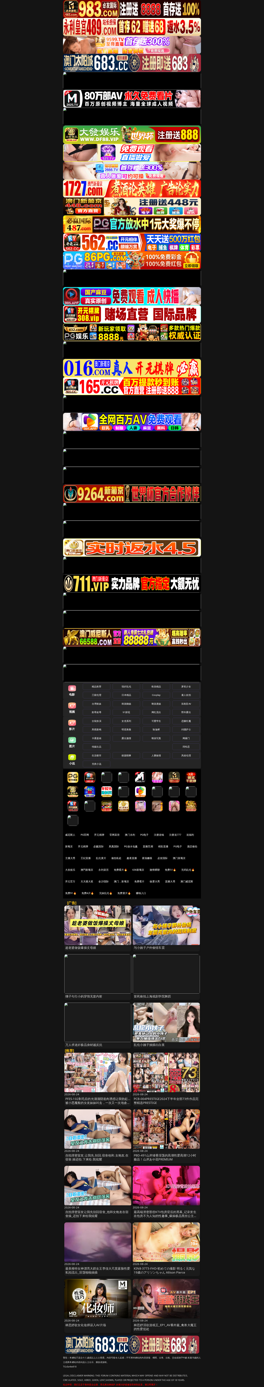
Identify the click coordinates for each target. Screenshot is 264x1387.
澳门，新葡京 (121, 881)
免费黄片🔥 (124, 893)
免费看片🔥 (120, 869)
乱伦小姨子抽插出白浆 (149, 1045)
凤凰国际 (114, 846)
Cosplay (156, 695)
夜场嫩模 (147, 858)
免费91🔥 (70, 893)
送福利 (190, 834)
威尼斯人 (70, 834)
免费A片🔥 (88, 893)
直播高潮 (148, 846)
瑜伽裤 (156, 729)
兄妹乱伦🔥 (105, 893)
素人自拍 (186, 695)
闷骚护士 (186, 729)
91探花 (126, 712)
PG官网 (85, 834)
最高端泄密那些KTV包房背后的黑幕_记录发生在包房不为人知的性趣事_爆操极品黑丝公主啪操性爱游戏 (165, 1216)
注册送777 (175, 834)
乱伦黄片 (101, 858)
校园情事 (126, 755)
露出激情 (126, 738)
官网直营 (115, 834)
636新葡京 (138, 869)
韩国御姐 (126, 703)
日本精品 (126, 695)
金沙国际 (103, 881)
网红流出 (156, 712)
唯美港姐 (156, 703)
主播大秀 (70, 858)
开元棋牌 (99, 834)
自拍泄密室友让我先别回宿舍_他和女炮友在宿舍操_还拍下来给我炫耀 (97, 1214)
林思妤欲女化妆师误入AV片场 (85, 1325)
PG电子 (144, 834)
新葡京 (69, 846)
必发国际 (163, 858)
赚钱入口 (141, 893)
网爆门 (186, 738)
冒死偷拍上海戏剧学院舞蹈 (152, 996)
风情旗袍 (96, 729)
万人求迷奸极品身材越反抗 (83, 1045)
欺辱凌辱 (96, 712)
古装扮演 (96, 721)
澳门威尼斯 (186, 881)
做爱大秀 (155, 881)
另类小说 (96, 763)
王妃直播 (86, 858)
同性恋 (186, 746)
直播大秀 (170, 881)
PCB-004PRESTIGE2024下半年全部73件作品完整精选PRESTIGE (166, 1101)
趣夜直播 (132, 858)
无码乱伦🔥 (187, 869)
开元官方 (70, 881)
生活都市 (96, 755)
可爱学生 (156, 721)
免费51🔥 (170, 869)
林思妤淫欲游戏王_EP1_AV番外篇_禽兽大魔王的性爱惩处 (165, 1327)
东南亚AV (186, 703)
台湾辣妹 (96, 703)
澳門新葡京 (87, 869)
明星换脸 (126, 729)
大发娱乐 (70, 869)
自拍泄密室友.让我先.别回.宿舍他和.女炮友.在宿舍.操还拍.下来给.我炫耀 (97, 1157)
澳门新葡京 (179, 858)
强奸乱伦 (126, 686)
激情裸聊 (155, 869)
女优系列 (126, 721)
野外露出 (186, 712)
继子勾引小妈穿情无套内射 (83, 996)
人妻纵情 (156, 755)
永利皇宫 (103, 869)
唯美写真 (156, 738)
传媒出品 (96, 746)
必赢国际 (98, 846)
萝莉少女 (186, 686)
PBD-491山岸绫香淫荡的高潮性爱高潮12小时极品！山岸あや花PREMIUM (165, 1157)
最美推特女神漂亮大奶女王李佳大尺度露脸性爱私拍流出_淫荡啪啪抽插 (97, 1270)
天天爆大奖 (87, 881)
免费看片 (139, 881)
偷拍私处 (116, 858)
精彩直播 (163, 846)
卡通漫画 (96, 738)
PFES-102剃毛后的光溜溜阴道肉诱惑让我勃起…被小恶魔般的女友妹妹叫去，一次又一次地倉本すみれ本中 (97, 1103)
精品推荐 (96, 686)
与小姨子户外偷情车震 (149, 948)
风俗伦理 (186, 755)
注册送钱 (159, 834)
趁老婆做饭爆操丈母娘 (80, 948)
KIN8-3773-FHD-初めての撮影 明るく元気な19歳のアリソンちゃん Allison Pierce (164, 1270)
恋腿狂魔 (186, 721)
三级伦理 (96, 695)
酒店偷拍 (192, 846)
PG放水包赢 (131, 846)
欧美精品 (156, 686)
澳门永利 (130, 834)
